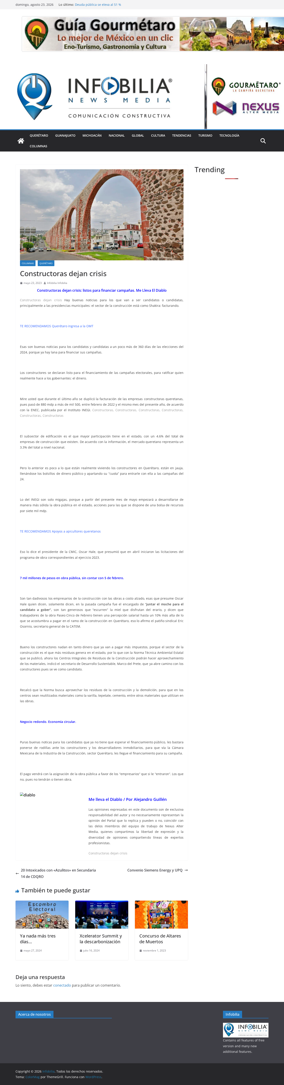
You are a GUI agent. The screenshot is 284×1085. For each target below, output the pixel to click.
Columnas (38, 146)
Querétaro (39, 135)
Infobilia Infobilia (57, 283)
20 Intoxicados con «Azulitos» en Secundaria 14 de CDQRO (58, 873)
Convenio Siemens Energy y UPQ (155, 870)
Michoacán (92, 135)
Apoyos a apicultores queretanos (76, 531)
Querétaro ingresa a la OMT (72, 326)
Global (138, 135)
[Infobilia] (142, 67)
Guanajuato (65, 135)
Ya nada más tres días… (38, 939)
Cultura (158, 135)
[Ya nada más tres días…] (42, 903)
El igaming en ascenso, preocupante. (102, 4)
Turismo (205, 135)
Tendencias (181, 135)
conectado (62, 985)
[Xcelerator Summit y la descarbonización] (101, 903)
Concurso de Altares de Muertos (160, 939)
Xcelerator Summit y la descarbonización (101, 939)
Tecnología (229, 135)
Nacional (117, 135)
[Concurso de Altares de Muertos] (161, 903)
